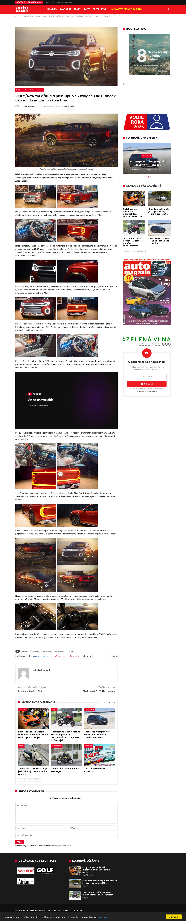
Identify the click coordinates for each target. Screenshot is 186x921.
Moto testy (57, 746)
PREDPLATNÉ (99, 9)
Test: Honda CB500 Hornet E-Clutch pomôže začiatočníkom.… (98, 893)
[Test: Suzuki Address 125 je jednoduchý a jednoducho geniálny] (33, 755)
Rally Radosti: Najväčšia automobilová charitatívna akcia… (96, 870)
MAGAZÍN (65, 9)
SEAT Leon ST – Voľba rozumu (99, 691)
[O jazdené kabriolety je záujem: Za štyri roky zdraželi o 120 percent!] (75, 883)
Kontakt (68, 2)
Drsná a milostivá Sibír (30, 691)
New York (36, 651)
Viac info (103, 917)
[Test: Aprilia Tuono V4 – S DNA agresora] (66, 755)
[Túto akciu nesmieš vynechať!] (99, 755)
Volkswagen (46, 651)
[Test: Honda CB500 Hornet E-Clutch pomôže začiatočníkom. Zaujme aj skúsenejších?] (66, 718)
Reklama (59, 2)
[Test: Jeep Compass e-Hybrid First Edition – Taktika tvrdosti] (99, 718)
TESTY (77, 9)
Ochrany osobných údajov (61, 846)
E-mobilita (29, 90)
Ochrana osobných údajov (30, 910)
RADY (87, 9)
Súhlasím (174, 916)
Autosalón (25, 651)
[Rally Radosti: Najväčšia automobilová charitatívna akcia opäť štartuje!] (33, 718)
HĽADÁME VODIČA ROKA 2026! (125, 9)
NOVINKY (52, 9)
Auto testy (89, 709)
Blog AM (19, 90)
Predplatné (49, 2)
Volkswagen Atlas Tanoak (63, 651)
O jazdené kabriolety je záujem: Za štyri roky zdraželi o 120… (99, 881)
